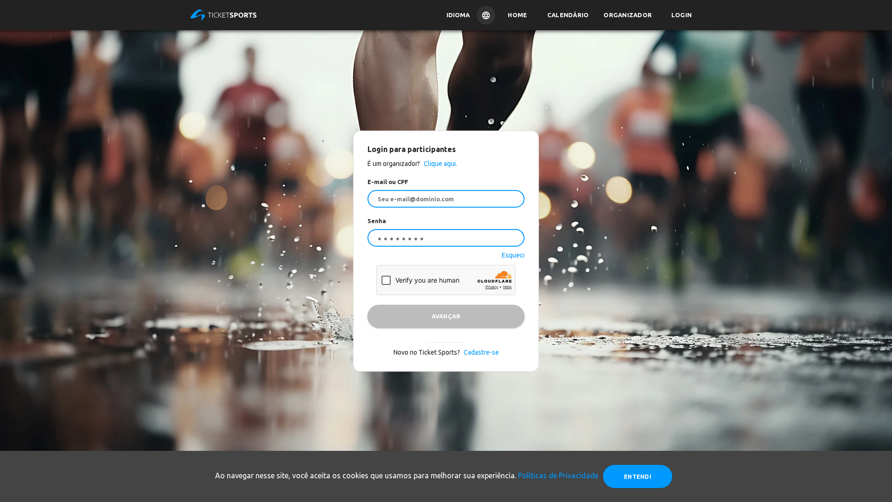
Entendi (637, 476)
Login (681, 15)
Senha (376, 221)
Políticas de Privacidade (558, 475)
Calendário (568, 15)
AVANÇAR (446, 316)
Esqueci (513, 254)
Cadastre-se (481, 352)
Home (517, 15)
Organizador (627, 15)
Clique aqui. (439, 163)
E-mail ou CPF (387, 181)
